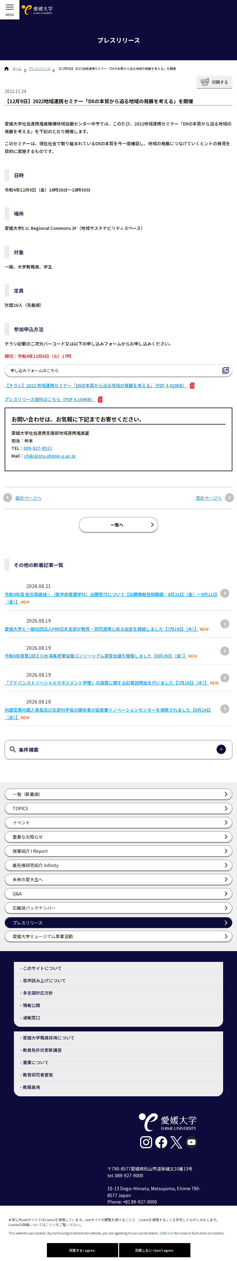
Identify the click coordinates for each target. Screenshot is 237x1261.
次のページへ (209, 498)
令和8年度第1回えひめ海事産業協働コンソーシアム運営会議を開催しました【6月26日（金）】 (96, 656)
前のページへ (28, 498)
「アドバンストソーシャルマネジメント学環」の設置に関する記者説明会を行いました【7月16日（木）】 (107, 682)
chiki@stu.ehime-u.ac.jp (50, 456)
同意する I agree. (82, 1250)
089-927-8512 (37, 448)
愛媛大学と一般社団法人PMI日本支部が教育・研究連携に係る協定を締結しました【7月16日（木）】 (102, 629)
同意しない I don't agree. (154, 1250)
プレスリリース (40, 68)
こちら (51, 1224)
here (171, 1232)
